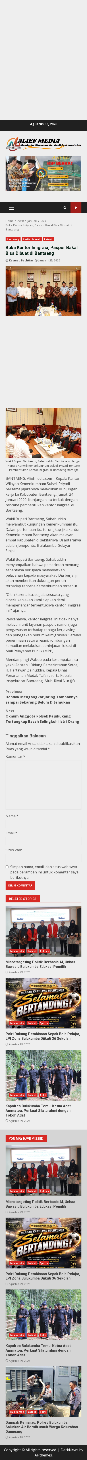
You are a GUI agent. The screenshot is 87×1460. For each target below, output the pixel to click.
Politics (44, 951)
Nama (12, 815)
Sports (44, 1023)
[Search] (65, 207)
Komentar (15, 756)
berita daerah (31, 239)
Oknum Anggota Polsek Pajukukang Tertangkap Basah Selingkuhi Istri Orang (42, 716)
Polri (43, 1095)
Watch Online (75, 207)
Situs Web (14, 850)
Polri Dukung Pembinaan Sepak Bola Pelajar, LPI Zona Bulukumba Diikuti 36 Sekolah (43, 1003)
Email (11, 833)
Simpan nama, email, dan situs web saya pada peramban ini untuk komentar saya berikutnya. (44, 872)
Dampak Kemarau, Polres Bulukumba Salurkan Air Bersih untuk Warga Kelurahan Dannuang (43, 1391)
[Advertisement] (43, 43)
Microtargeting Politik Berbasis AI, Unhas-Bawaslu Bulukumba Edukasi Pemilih (43, 931)
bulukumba (17, 951)
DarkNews (69, 1449)
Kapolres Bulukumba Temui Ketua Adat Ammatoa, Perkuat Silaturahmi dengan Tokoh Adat (43, 1075)
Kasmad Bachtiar (21, 260)
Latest (48, 239)
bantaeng (13, 239)
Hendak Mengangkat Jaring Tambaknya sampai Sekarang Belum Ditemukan (42, 697)
